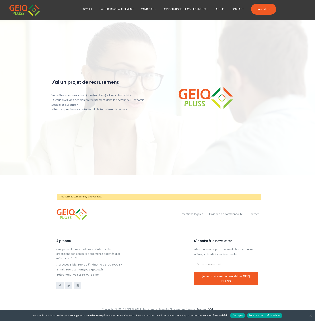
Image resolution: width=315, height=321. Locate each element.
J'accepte (237, 315)
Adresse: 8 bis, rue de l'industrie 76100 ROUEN (89, 264)
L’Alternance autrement (117, 9)
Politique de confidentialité (226, 214)
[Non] (310, 315)
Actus (220, 9)
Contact (238, 9)
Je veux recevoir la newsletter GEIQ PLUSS (226, 278)
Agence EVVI (204, 309)
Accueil (87, 9)
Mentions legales (192, 214)
